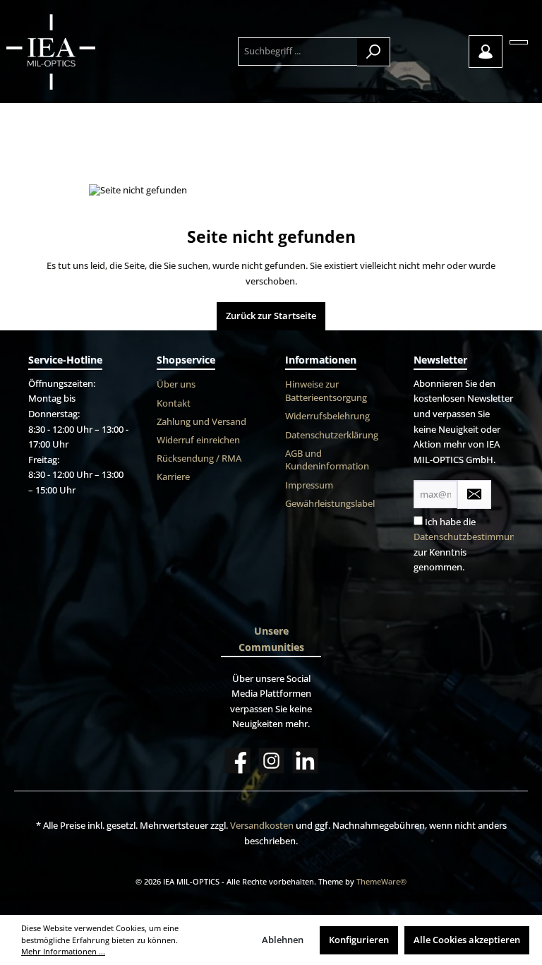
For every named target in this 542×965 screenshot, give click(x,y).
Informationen (320, 359)
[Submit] (474, 494)
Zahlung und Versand (201, 422)
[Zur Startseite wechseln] (78, 51)
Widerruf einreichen (198, 440)
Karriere (173, 477)
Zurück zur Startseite (271, 316)
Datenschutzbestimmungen (472, 537)
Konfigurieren (359, 940)
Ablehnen (282, 940)
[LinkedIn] (305, 761)
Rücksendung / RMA (199, 458)
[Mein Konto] (485, 51)
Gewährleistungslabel (330, 504)
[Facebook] (237, 761)
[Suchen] (373, 51)
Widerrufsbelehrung (327, 416)
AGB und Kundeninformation (327, 460)
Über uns (176, 384)
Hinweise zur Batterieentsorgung (326, 391)
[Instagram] (271, 761)
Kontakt (174, 403)
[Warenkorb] (519, 42)
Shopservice (186, 359)
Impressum (309, 485)
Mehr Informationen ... (63, 951)
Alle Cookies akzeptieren (467, 940)
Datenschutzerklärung (331, 435)
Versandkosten (262, 826)
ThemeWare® (381, 881)
